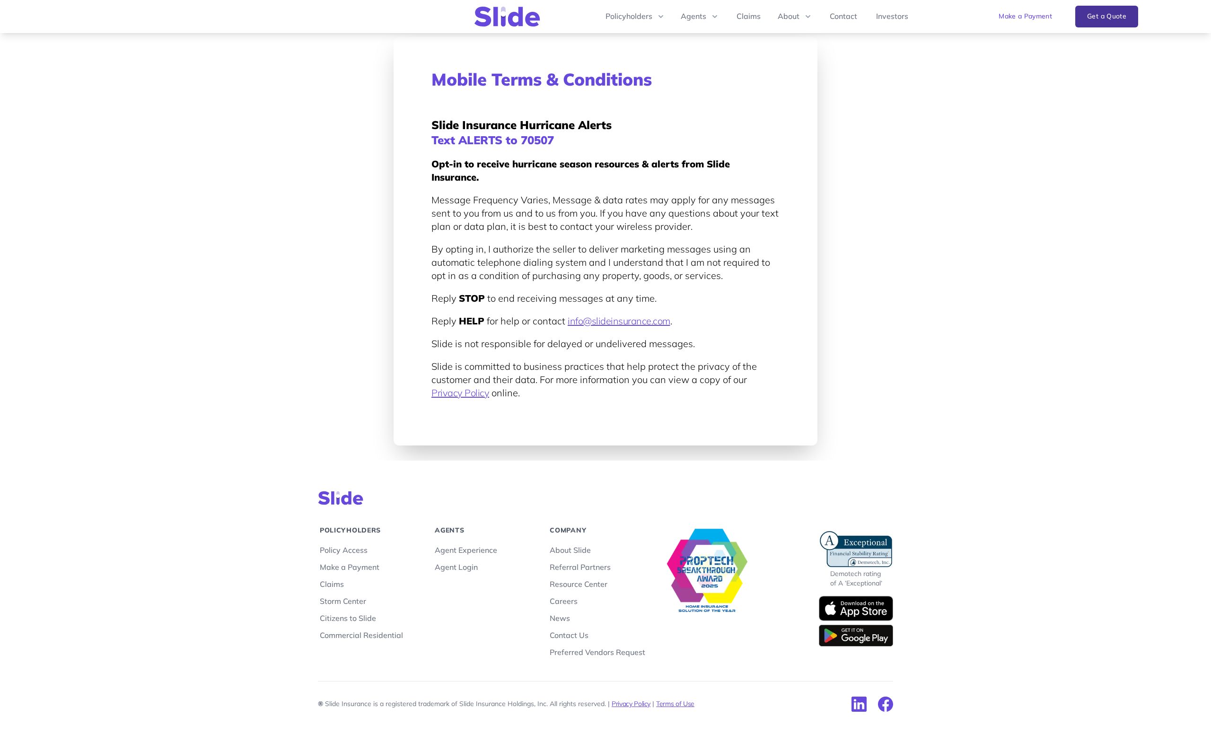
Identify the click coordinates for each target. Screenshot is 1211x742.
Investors (892, 16)
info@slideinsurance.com (619, 321)
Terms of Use (675, 704)
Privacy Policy (460, 393)
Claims (749, 16)
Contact (843, 16)
